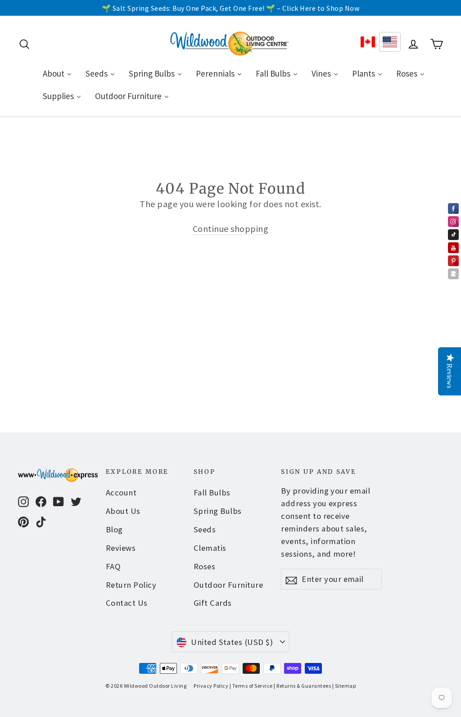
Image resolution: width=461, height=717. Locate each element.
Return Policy (131, 585)
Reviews (121, 548)
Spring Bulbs (218, 511)
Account (121, 492)
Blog (114, 529)
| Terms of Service (251, 685)
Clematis (210, 548)
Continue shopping (231, 228)
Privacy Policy (211, 685)
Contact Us (127, 603)
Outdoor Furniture (228, 585)
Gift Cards (213, 603)
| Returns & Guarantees (302, 685)
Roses (205, 566)
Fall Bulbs (212, 492)
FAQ (113, 566)
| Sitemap (344, 685)
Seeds (205, 529)
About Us (123, 511)
